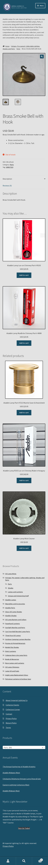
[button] (42, 56)
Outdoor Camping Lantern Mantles (18, 639)
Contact (9, 714)
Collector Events (12, 705)
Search (24, 861)
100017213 (9, 167)
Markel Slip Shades (12, 647)
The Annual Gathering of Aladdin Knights (19, 766)
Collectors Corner (13, 709)
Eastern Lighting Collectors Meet (16, 785)
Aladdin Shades (11, 616)
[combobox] (24, 747)
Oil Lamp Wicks (10, 574)
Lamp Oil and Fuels (12, 671)
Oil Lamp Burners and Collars (15, 620)
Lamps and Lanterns (15, 592)
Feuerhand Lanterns (12, 624)
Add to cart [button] (24, 275)
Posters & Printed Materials (15, 643)
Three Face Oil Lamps (13, 635)
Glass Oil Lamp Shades (13, 612)
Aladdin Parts (10, 608)
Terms (8, 727)
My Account (8, 861)
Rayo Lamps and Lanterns (14, 663)
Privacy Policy (11, 718)
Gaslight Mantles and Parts (15, 628)
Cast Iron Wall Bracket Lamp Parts (17, 631)
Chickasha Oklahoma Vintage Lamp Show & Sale (22, 779)
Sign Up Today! (24, 828)
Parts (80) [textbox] (23, 747)
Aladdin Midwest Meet (11, 773)
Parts (18, 49)
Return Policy (11, 723)
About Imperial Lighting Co (16, 700)
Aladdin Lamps (10, 600)
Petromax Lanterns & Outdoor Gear (18, 679)
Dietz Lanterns (10, 651)
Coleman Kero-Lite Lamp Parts (16, 655)
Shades (10, 588)
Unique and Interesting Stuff (18, 596)
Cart (37, 859)
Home (7, 46)
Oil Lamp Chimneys (12, 667)
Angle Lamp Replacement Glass (16, 675)
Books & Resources (12, 659)
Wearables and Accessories (15, 604)
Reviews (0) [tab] (7, 185)
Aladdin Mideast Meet (11, 791)
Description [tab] (7, 179)
